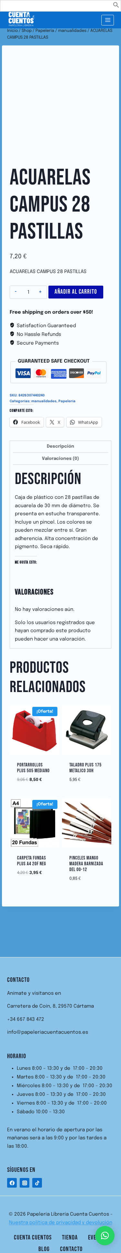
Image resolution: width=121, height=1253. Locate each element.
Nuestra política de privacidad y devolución (60, 1222)
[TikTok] (37, 1183)
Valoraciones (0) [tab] (60, 458)
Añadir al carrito (76, 292)
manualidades (43, 401)
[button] (116, 6)
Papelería (67, 401)
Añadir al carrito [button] (39, 778)
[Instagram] (24, 1183)
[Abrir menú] (107, 20)
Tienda (70, 1237)
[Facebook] (12, 1183)
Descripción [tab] (60, 446)
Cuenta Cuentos (33, 1237)
